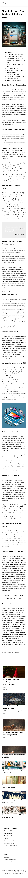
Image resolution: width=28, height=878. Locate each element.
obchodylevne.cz (6, 3)
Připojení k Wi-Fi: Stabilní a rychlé (15, 58)
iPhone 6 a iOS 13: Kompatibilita (15, 54)
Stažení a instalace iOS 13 (13, 68)
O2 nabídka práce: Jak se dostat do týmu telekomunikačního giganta (12, 708)
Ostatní (24, 658)
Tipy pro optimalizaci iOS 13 (14, 78)
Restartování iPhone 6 (12, 72)
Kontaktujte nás (17, 652)
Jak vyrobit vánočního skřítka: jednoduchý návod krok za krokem (12, 681)
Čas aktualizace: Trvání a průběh (15, 70)
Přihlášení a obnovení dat (13, 74)
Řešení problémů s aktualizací (14, 80)
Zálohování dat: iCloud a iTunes (14, 56)
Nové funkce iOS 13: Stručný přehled (16, 76)
